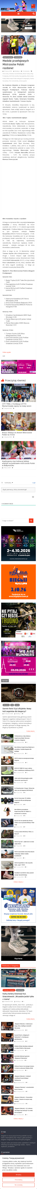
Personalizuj (18, 1180)
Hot (12, 705)
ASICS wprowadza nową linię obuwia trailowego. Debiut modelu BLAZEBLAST (24, 853)
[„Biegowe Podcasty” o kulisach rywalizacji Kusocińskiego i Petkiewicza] (7, 1075)
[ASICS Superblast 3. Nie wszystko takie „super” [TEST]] (7, 862)
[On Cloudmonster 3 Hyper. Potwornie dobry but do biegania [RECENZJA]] (7, 787)
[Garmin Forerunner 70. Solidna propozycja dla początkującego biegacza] (7, 797)
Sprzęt (5, 680)
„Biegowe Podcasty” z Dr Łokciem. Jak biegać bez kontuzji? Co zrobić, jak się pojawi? (23, 1110)
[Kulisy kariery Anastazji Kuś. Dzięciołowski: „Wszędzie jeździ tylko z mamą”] (18, 970)
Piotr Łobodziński (13, 81)
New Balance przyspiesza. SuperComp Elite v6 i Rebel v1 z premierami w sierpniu (22, 811)
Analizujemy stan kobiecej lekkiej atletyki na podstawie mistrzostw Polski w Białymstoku (18, 463)
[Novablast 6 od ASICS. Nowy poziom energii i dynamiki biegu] (7, 872)
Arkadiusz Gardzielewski (15, 73)
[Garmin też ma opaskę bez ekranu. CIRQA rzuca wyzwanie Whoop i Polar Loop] (7, 820)
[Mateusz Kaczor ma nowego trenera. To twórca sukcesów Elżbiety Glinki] (7, 1065)
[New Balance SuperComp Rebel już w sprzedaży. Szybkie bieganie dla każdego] (7, 746)
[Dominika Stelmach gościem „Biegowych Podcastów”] (7, 1055)
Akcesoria (6, 705)
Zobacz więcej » (18, 882)
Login (34, 483)
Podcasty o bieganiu (10, 966)
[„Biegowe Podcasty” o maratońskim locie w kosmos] (7, 1086)
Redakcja (17, 71)
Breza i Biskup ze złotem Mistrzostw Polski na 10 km (17, 433)
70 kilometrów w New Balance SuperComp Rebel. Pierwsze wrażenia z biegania (22, 738)
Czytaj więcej (30, 731)
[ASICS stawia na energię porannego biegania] (7, 757)
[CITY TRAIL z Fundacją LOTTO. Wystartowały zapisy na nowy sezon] (18, 385)
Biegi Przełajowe (8, 57)
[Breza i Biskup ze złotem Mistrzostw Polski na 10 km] (18, 413)
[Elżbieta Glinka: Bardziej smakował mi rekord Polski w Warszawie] (7, 1045)
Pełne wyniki (7, 352)
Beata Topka (26, 73)
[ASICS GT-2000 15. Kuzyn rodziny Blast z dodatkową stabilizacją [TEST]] (7, 767)
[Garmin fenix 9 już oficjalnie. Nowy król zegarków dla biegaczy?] (18, 685)
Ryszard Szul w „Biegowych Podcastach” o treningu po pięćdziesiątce (21, 1037)
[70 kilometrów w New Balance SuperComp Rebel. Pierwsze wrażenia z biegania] (7, 735)
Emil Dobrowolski (14, 76)
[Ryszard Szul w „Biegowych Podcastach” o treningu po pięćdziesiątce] (7, 1034)
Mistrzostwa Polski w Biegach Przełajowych (17, 78)
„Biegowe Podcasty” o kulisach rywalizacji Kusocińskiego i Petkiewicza (22, 1078)
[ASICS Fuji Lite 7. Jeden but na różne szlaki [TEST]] (7, 841)
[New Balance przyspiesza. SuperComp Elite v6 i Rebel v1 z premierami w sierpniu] (7, 808)
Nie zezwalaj (18, 1185)
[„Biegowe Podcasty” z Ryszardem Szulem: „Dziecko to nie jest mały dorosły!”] (7, 1096)
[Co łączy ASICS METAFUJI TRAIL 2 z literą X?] (7, 831)
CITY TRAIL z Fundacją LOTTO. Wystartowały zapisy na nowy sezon (16, 405)
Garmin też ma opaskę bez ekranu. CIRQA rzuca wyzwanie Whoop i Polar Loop (24, 822)
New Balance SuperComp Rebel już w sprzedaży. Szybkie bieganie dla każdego (24, 749)
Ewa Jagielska (22, 76)
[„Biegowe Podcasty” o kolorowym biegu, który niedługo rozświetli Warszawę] (7, 1023)
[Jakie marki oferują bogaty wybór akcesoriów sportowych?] (7, 777)
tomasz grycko (23, 81)
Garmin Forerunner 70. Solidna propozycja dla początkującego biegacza (22, 800)
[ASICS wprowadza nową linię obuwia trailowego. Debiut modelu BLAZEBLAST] (7, 851)
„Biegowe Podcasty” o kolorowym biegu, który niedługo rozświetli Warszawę (23, 1026)
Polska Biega (18, 57)
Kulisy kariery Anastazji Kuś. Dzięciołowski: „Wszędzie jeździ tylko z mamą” (18, 996)
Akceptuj (18, 1174)
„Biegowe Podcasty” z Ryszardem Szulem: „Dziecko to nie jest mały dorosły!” (23, 1099)
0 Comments (26, 71)
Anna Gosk (5, 73)
